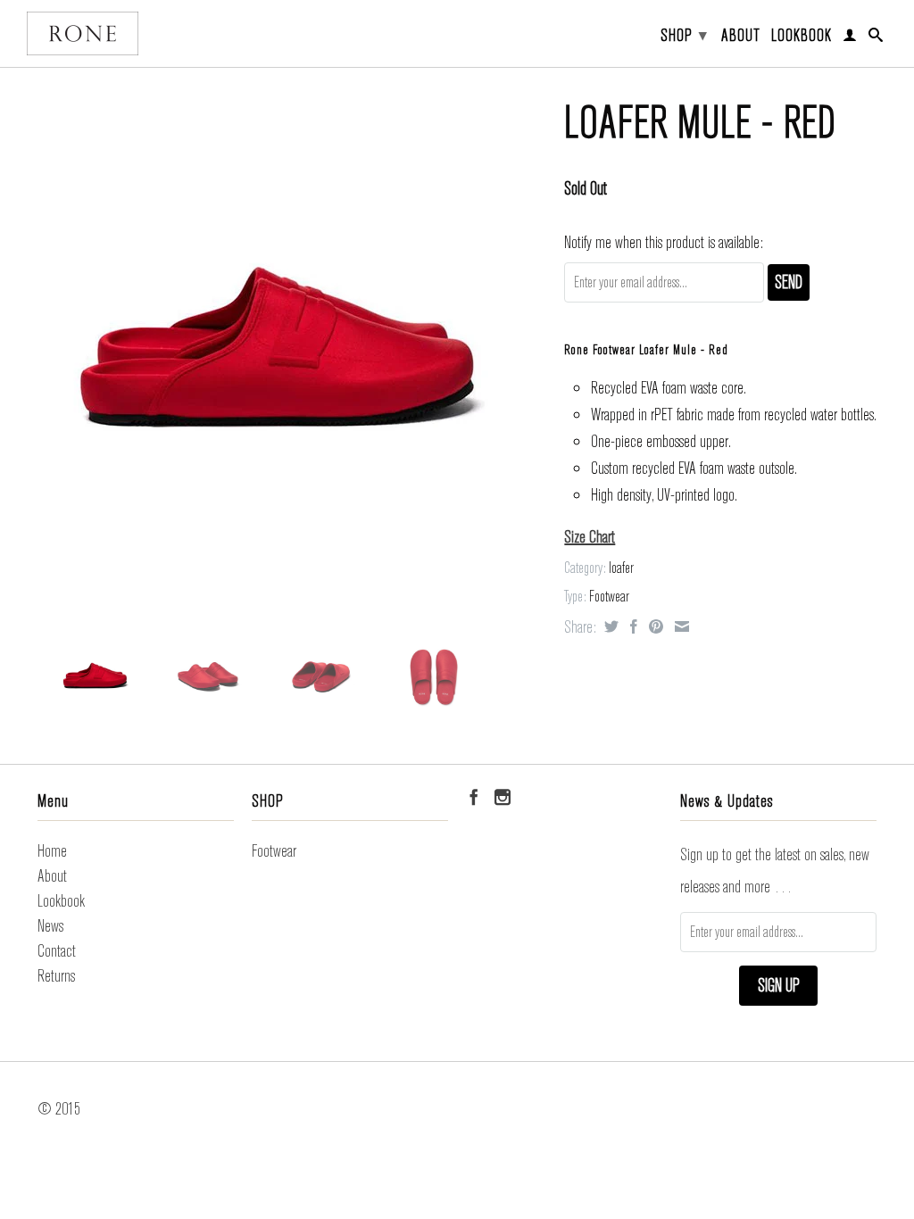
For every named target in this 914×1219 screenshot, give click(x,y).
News (50, 926)
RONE (82, 33)
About (740, 37)
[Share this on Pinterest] (653, 626)
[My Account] (850, 38)
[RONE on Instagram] (502, 797)
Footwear (609, 596)
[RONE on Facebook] (474, 797)
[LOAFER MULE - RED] (277, 352)
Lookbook (801, 37)
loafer (621, 568)
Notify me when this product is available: (663, 242)
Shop (684, 35)
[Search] (876, 38)
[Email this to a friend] (679, 626)
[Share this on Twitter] (609, 626)
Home (52, 851)
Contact (56, 951)
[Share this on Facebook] (631, 626)
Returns (56, 976)
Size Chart (589, 537)
